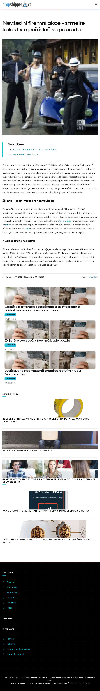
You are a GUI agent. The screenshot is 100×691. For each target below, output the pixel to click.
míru (7, 224)
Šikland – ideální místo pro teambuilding (34, 149)
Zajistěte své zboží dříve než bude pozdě (37, 340)
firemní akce (65, 220)
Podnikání (94, 277)
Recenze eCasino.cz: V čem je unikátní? (28, 450)
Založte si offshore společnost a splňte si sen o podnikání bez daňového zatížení (42, 308)
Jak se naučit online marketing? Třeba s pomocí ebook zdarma (45, 510)
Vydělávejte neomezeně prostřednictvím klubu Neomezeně (43, 372)
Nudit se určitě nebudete (26, 154)
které (27, 228)
